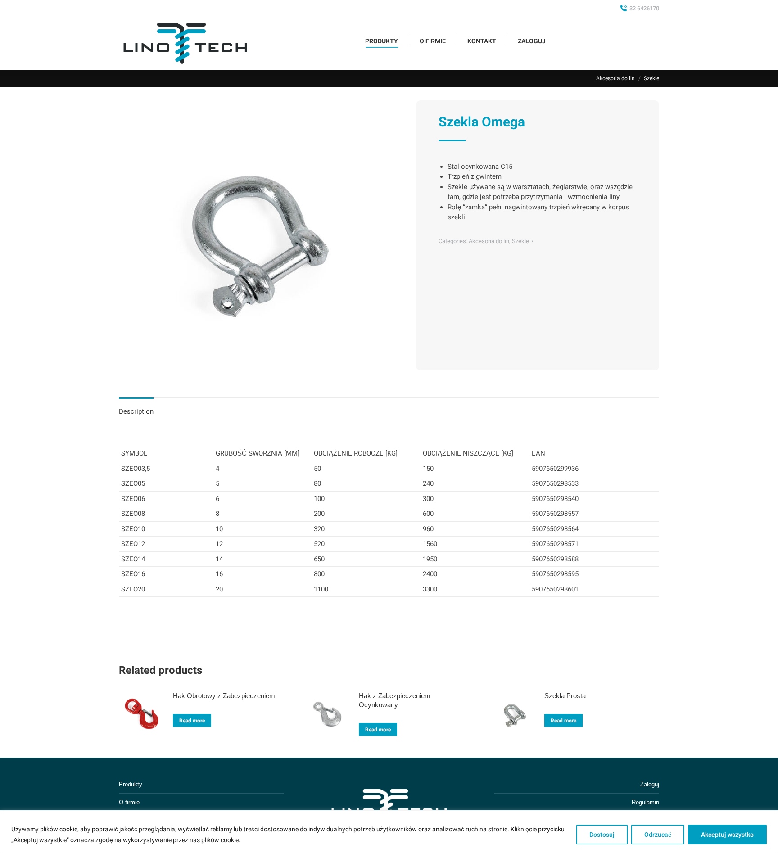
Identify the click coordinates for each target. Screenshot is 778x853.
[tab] (136, 407)
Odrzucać (657, 834)
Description (136, 411)
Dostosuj (602, 834)
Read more (192, 721)
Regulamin (645, 802)
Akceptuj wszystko (727, 834)
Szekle (520, 241)
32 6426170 (644, 8)
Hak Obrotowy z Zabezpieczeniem (224, 696)
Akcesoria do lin (489, 241)
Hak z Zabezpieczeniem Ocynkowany (394, 700)
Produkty (130, 784)
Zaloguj (649, 784)
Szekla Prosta (565, 696)
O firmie (129, 802)
